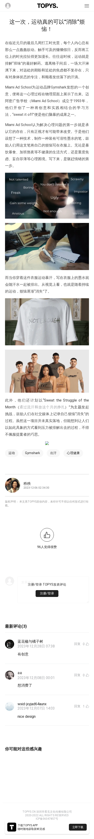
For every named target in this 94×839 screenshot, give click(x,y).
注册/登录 (47, 593)
